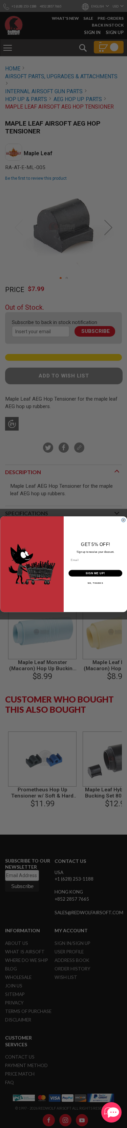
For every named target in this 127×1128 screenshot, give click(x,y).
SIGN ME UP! (95, 572)
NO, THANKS (95, 583)
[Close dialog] (123, 520)
